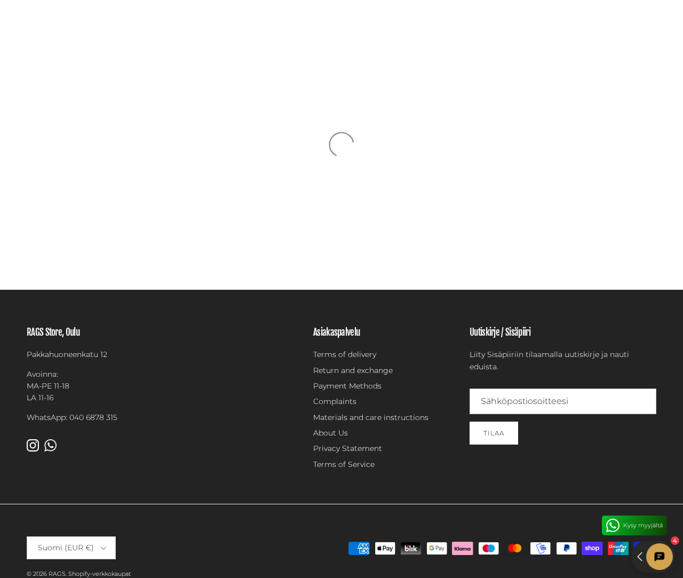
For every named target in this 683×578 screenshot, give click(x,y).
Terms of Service (344, 464)
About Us (330, 433)
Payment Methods (347, 386)
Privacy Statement (347, 448)
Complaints (334, 401)
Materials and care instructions (370, 417)
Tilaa (493, 433)
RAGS (57, 573)
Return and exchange (353, 370)
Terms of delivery (344, 354)
